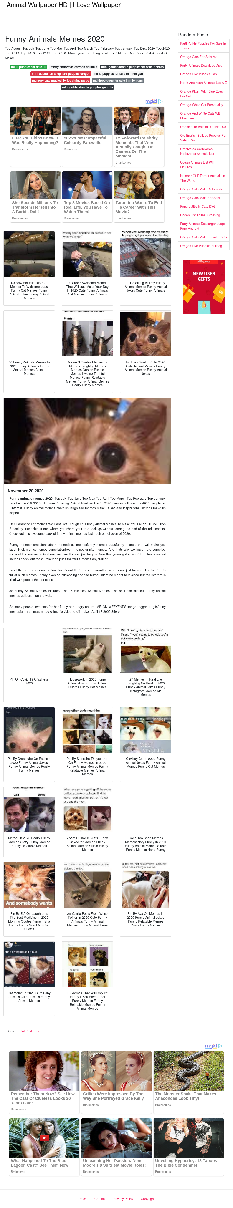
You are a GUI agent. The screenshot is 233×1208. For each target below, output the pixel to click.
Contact (100, 1198)
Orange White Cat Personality (201, 104)
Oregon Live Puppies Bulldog (201, 245)
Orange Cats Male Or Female (201, 189)
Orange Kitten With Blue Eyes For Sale (201, 93)
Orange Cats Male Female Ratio (203, 237)
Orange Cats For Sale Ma (198, 56)
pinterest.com (29, 1031)
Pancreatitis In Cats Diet (197, 206)
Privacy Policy (123, 1198)
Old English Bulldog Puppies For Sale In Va (203, 137)
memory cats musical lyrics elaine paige (60, 80)
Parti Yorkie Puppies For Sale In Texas (203, 45)
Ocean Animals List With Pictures (197, 164)
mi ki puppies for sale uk (28, 67)
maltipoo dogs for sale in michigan (118, 80)
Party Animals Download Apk (201, 65)
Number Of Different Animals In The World (202, 178)
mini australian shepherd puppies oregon (61, 73)
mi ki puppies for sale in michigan (118, 73)
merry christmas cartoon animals (74, 67)
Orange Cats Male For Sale (200, 197)
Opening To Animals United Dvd (203, 126)
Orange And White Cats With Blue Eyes (201, 115)
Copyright (148, 1198)
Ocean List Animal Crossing (200, 215)
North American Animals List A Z (203, 82)
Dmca (82, 1198)
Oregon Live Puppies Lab (198, 74)
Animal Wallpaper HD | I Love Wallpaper (64, 4)
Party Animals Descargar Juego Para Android (203, 226)
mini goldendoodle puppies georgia (87, 87)
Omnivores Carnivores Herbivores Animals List (197, 151)
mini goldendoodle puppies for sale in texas (132, 67)
